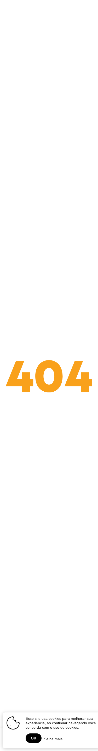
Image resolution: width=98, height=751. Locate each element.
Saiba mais (53, 739)
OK (33, 738)
